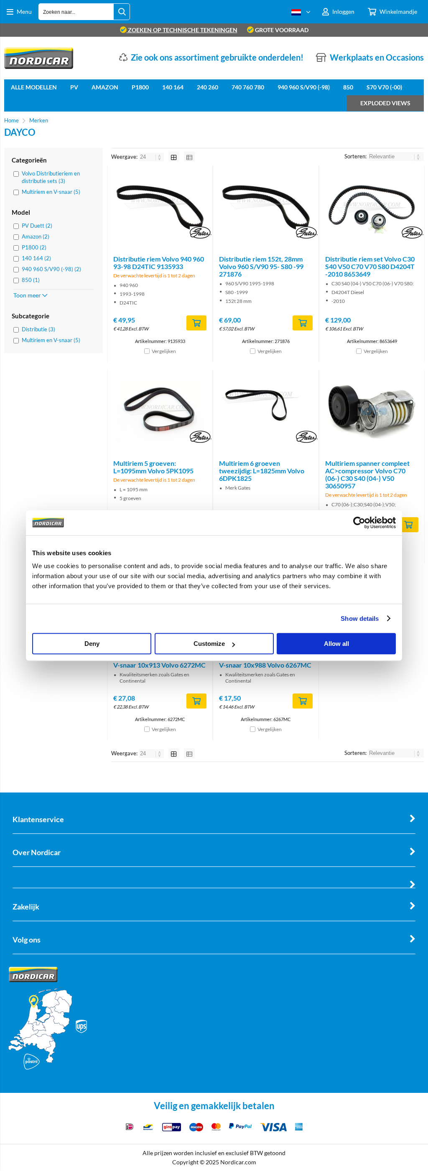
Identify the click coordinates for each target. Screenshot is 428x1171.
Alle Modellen (34, 87)
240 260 (207, 87)
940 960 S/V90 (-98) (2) (51, 269)
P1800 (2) (34, 247)
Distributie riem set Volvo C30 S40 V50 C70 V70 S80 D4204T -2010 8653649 (370, 266)
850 (348, 87)
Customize (209, 643)
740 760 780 (248, 87)
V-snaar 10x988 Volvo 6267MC (265, 665)
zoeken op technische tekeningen (182, 29)
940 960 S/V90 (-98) (304, 87)
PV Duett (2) (37, 225)
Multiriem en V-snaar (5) (51, 191)
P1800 (140, 87)
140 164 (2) (36, 258)
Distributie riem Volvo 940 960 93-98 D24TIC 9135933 (158, 262)
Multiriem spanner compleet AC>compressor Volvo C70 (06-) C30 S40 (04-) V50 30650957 (367, 474)
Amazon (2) (35, 236)
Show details (360, 618)
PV (74, 87)
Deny (91, 643)
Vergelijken (164, 351)
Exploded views (385, 103)
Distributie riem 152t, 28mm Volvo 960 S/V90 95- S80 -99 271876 (261, 266)
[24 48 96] (152, 156)
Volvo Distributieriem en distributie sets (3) (51, 177)
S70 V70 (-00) (384, 87)
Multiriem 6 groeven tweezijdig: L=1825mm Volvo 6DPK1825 (261, 470)
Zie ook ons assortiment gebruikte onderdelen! (217, 57)
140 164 (172, 87)
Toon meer (27, 295)
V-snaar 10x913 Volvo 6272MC (159, 665)
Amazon (105, 87)
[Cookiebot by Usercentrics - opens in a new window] (359, 522)
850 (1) (31, 280)
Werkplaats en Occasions (377, 57)
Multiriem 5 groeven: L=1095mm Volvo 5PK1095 (153, 467)
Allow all (336, 643)
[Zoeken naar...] (121, 11)
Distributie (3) (38, 329)
